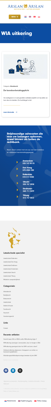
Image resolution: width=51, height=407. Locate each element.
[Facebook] (6, 370)
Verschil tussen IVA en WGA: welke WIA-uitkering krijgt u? (20, 339)
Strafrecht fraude (8, 306)
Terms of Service (12, 391)
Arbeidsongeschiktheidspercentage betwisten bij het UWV (20, 355)
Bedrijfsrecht (6, 295)
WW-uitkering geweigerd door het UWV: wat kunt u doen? (20, 346)
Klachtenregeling (22, 381)
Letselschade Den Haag (10, 262)
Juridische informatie (33, 381)
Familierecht (7, 309)
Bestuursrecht (7, 298)
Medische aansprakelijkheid (11, 279)
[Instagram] (20, 370)
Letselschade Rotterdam (10, 258)
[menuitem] (25, 16)
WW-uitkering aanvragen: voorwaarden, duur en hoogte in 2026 (21, 343)
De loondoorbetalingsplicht (16, 90)
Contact (5, 328)
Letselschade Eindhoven (10, 265)
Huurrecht (6, 313)
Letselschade (7, 302)
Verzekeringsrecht (8, 316)
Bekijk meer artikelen (10, 360)
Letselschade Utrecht (9, 272)
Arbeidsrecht (14, 86)
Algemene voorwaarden (10, 381)
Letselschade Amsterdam (10, 269)
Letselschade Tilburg (9, 276)
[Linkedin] (13, 370)
